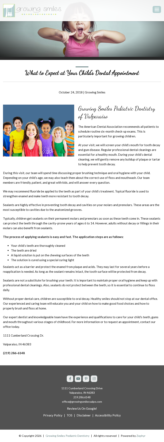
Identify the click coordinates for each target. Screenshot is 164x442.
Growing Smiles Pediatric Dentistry (67, 435)
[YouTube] (78, 378)
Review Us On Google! (82, 408)
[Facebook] (70, 378)
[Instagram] (94, 378)
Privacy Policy (52, 415)
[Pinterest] (86, 378)
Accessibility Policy (108, 415)
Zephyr (140, 435)
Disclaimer (84, 415)
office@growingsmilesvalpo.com (82, 401)
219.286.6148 (82, 397)
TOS (69, 415)
